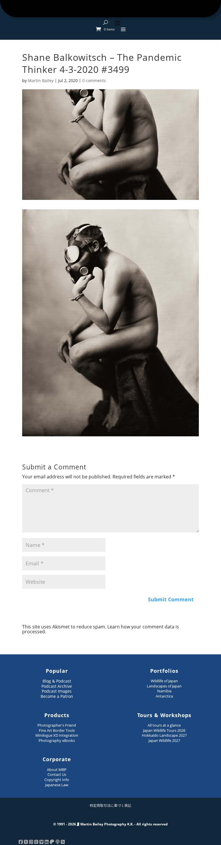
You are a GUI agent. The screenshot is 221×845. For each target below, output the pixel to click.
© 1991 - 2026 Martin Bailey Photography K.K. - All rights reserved (110, 824)
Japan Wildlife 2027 (164, 740)
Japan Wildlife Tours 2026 (164, 730)
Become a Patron (57, 696)
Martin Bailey (41, 80)
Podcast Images (57, 691)
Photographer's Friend (56, 725)
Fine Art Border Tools (57, 730)
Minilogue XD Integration (56, 735)
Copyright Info (56, 779)
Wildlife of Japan (164, 680)
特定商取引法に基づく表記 (110, 805)
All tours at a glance (164, 725)
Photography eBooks (57, 740)
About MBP (56, 769)
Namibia (164, 691)
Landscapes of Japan (164, 686)
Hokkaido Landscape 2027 (164, 735)
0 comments (94, 80)
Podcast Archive (56, 686)
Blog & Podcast (57, 681)
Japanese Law (56, 784)
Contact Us (56, 774)
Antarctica (164, 696)
